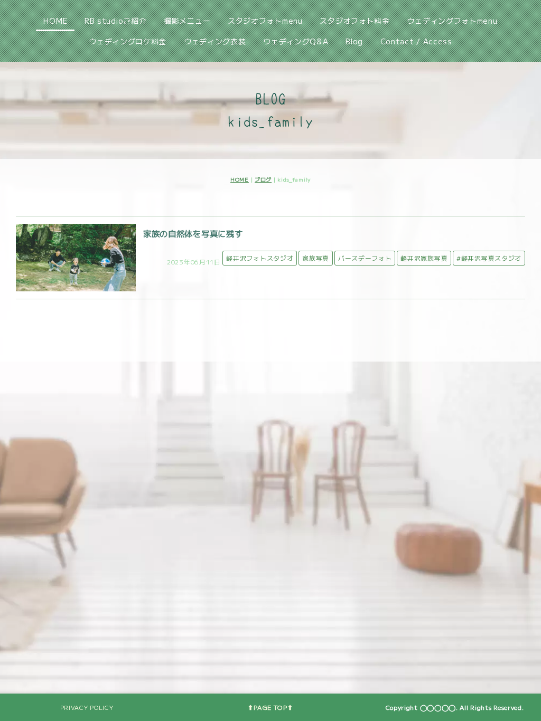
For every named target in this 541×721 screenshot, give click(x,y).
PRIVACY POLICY (87, 707)
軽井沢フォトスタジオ (259, 257)
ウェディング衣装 (215, 41)
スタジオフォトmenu (265, 20)
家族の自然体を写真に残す (192, 233)
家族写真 (315, 257)
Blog (354, 41)
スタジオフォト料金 (354, 20)
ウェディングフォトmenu (452, 20)
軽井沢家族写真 (423, 257)
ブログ (263, 179)
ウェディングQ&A (295, 41)
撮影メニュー (187, 20)
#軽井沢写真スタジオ (488, 257)
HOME (55, 20)
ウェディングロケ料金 (127, 41)
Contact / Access (416, 41)
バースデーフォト (365, 257)
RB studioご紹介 (115, 20)
